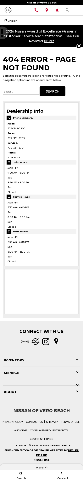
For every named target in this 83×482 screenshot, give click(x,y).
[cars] (25, 341)
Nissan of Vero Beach (55, 445)
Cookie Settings (41, 439)
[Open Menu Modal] (78, 10)
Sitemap (52, 422)
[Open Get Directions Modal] (47, 10)
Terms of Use (70, 422)
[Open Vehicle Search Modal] (67, 10)
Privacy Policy (12, 422)
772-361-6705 (16, 138)
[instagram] (46, 341)
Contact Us (34, 422)
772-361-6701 (16, 147)
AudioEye (20, 430)
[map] (56, 341)
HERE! (49, 41)
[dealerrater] (35, 341)
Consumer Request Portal (49, 430)
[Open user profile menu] (57, 10)
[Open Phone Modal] (36, 10)
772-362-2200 (16, 128)
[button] (78, 46)
